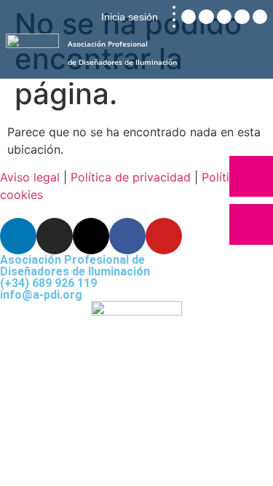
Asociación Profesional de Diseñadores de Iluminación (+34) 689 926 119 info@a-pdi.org (75, 277)
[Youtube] (164, 236)
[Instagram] (54, 236)
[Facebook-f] (127, 236)
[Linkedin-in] (18, 236)
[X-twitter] (91, 236)
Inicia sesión (129, 17)
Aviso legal (30, 177)
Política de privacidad (131, 177)
